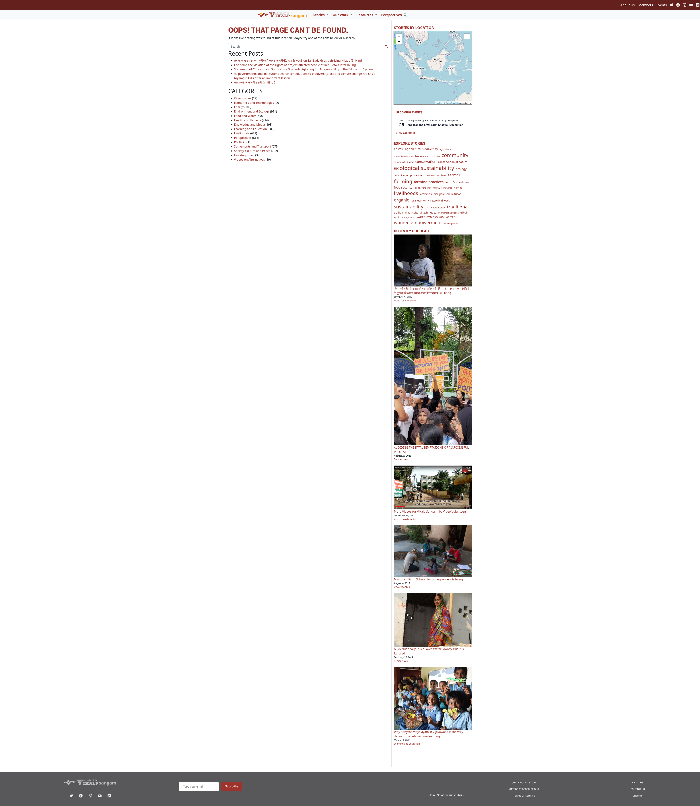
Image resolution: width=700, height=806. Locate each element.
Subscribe (231, 786)
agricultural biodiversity (421, 149)
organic (401, 200)
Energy (239, 107)
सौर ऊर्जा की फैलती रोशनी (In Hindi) (254, 82)
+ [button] (399, 36)
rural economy (420, 200)
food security (403, 187)
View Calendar (405, 133)
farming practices (429, 181)
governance (446, 188)
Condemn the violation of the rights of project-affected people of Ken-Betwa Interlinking (295, 65)
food (448, 182)
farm (443, 175)
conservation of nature (452, 162)
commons (435, 156)
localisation (426, 194)
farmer (454, 174)
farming (403, 181)
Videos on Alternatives (249, 160)
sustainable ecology (435, 207)
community (455, 155)
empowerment (415, 175)
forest (436, 187)
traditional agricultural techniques (415, 212)
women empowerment (418, 222)
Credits (638, 795)
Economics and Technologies (254, 103)
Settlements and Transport (252, 146)
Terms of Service (524, 795)
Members (645, 5)
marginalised (441, 194)
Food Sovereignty (422, 187)
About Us (627, 5)
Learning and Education (250, 129)
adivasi (398, 149)
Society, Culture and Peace (252, 151)
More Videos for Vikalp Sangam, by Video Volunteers (430, 511)
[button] (405, 14)
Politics (239, 142)
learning (458, 187)
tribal (463, 212)
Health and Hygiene (247, 120)
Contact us (638, 789)
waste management (404, 217)
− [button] (399, 41)
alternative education (404, 156)
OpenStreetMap (453, 102)
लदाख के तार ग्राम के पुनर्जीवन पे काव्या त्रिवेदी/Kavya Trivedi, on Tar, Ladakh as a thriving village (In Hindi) (298, 61)
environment (433, 175)
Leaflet (439, 102)
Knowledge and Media (249, 125)
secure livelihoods (440, 200)
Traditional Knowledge (448, 213)
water (421, 217)
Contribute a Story (524, 782)
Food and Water (245, 116)
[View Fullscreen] (467, 36)
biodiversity (421, 156)
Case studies (242, 98)
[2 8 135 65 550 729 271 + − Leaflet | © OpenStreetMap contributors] (433, 67)
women (451, 217)
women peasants (452, 223)
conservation (425, 161)
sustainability (408, 206)
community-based (404, 162)
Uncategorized (244, 155)
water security (435, 217)
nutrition (456, 194)
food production (461, 182)
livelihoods (406, 193)
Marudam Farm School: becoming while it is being (428, 579)
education (399, 175)
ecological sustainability (424, 168)
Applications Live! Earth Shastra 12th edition (435, 125)
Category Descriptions (524, 789)
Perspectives (391, 15)
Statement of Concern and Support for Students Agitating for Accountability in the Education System (303, 69)
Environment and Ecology (251, 111)
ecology (461, 169)
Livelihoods (242, 133)
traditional (458, 207)
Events (662, 5)
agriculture (445, 149)
